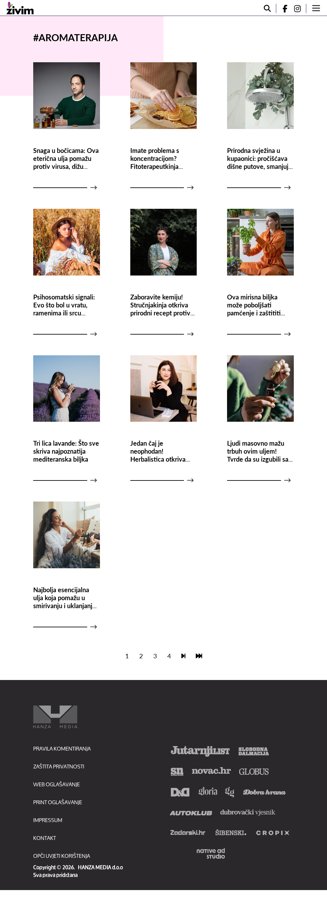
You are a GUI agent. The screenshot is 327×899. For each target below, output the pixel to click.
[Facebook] (282, 8)
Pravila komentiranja (62, 748)
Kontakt (44, 838)
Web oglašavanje (56, 784)
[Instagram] (299, 8)
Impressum (47, 820)
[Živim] (20, 8)
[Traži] (267, 8)
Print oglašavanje (57, 802)
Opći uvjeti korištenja (61, 855)
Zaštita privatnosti (58, 766)
